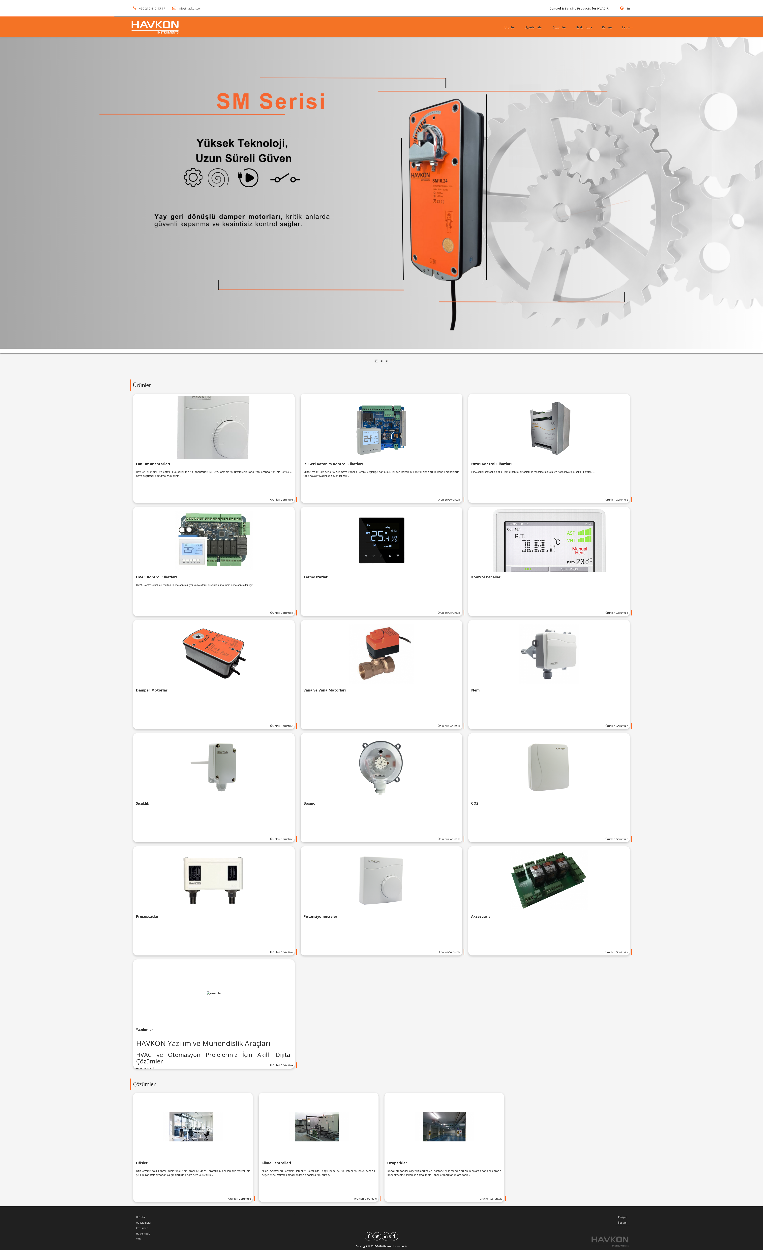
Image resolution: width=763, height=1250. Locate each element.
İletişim (627, 27)
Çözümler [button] (559, 27)
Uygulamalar (143, 1222)
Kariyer (607, 27)
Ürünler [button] (509, 27)
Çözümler (142, 1228)
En (628, 8)
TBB (138, 1239)
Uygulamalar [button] (534, 27)
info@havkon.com (190, 8)
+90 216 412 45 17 (152, 8)
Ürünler (140, 1217)
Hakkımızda (584, 27)
